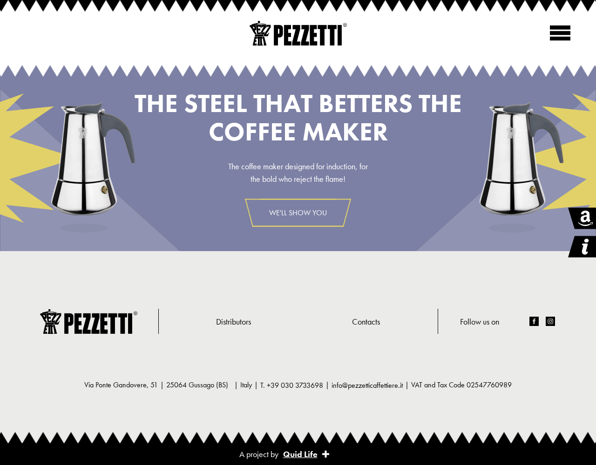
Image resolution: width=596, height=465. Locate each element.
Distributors (233, 321)
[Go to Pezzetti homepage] (298, 33)
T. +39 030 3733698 (291, 385)
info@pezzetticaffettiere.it (367, 385)
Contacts (366, 321)
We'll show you (298, 213)
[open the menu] (560, 33)
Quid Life (300, 454)
